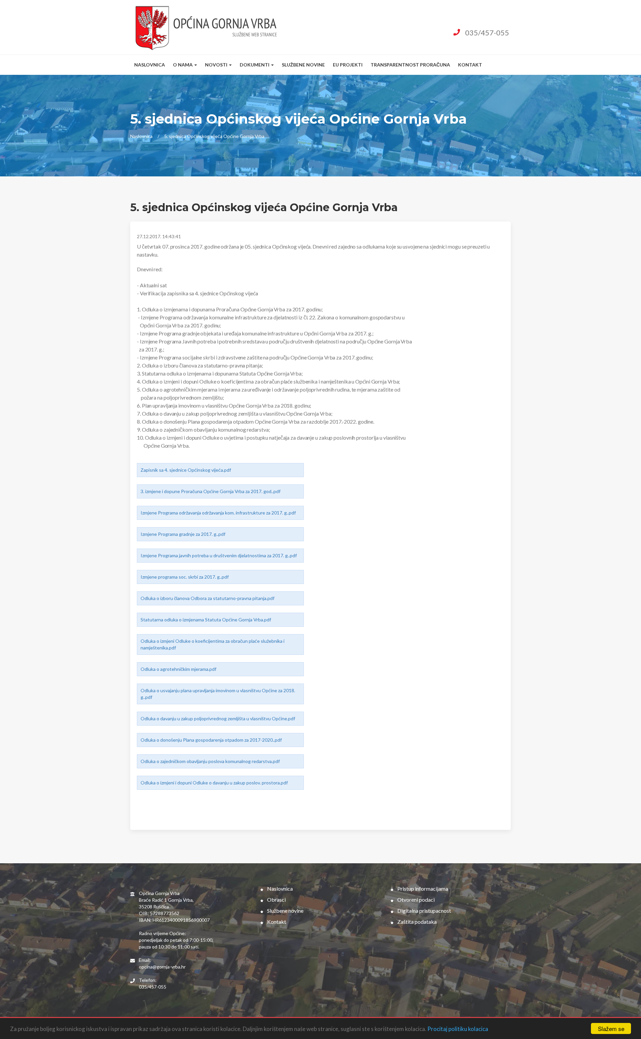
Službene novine (303, 64)
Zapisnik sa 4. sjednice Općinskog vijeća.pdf (186, 470)
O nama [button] (183, 64)
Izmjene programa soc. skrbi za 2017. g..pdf (185, 577)
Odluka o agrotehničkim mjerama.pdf (178, 669)
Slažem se (611, 1028)
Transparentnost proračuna (410, 64)
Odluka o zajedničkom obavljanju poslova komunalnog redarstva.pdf (210, 761)
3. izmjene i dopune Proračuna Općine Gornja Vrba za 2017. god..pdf (210, 491)
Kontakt (470, 64)
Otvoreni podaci (415, 899)
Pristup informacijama (422, 888)
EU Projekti (348, 64)
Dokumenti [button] (255, 64)
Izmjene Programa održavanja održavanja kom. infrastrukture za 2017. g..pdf (218, 512)
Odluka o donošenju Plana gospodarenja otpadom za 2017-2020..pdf (211, 740)
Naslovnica (149, 64)
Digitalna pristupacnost (423, 910)
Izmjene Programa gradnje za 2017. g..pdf (183, 534)
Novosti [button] (216, 64)
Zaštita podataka (416, 921)
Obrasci (276, 899)
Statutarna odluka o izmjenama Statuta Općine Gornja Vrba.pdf (206, 619)
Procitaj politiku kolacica (457, 1028)
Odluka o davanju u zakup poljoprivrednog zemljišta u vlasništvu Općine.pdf (218, 718)
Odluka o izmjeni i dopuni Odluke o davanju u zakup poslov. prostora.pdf (214, 782)
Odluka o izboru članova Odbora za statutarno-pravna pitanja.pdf (207, 598)
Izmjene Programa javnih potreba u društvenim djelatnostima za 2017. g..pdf (219, 555)
